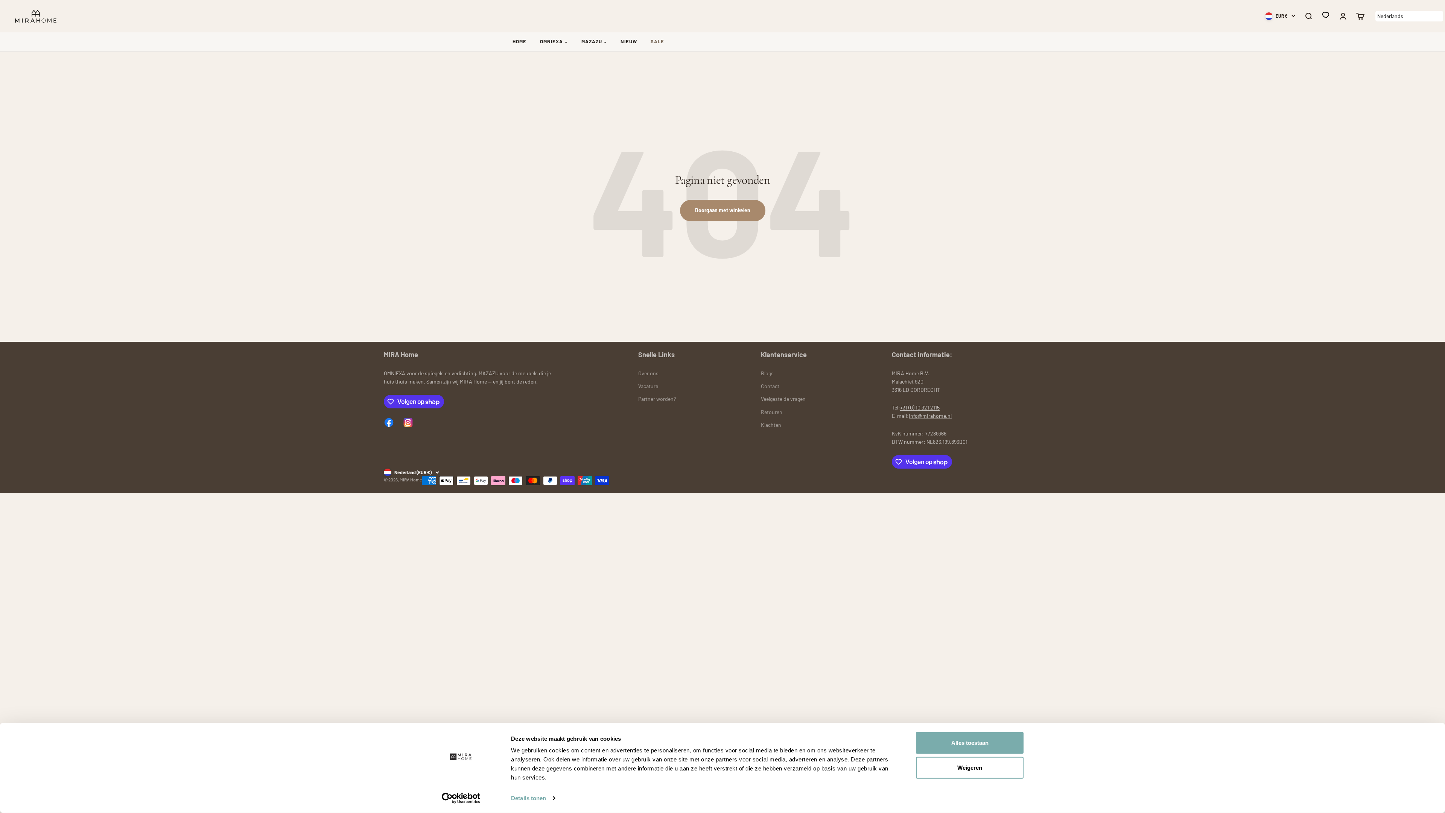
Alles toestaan (970, 743)
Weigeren (969, 767)
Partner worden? (657, 399)
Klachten (771, 425)
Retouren (771, 412)
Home (519, 41)
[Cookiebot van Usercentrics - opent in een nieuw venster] (461, 798)
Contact (770, 386)
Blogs (767, 373)
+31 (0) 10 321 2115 (920, 407)
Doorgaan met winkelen (722, 210)
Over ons (648, 373)
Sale (657, 41)
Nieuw (629, 41)
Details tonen (528, 798)
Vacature (648, 386)
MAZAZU (594, 41)
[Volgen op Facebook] (389, 422)
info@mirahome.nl (930, 416)
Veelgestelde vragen (783, 399)
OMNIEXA (554, 41)
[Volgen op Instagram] (408, 422)
